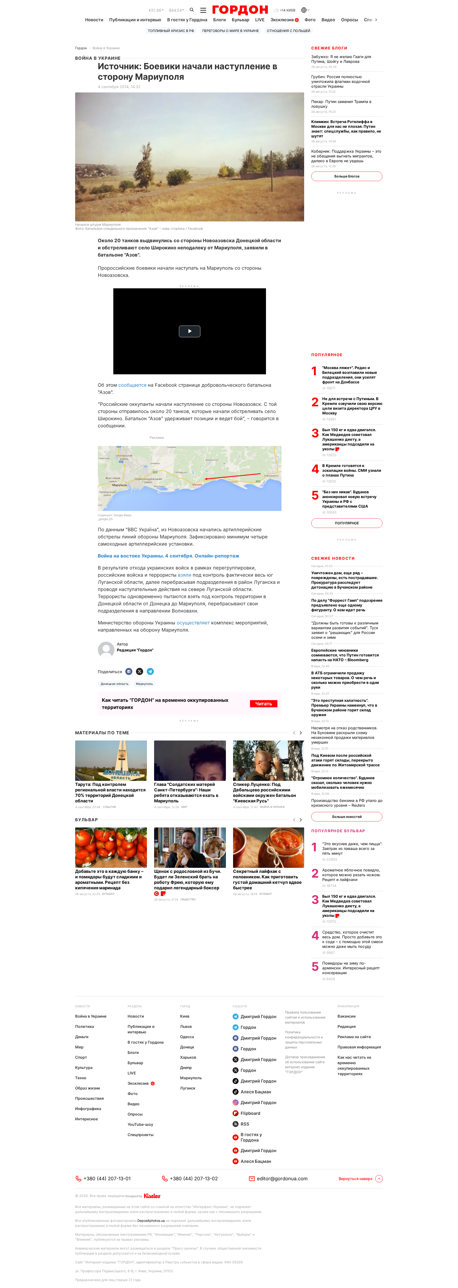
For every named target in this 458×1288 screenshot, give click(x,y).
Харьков (188, 1057)
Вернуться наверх (356, 1178)
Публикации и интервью (135, 19)
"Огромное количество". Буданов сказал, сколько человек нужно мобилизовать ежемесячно (343, 782)
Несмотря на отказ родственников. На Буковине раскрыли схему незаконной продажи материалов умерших (344, 735)
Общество (188, 899)
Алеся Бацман (256, 1091)
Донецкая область (115, 684)
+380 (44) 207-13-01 (106, 1178)
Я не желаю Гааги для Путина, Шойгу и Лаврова (341, 59)
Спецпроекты (141, 1134)
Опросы (349, 19)
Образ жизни (87, 1088)
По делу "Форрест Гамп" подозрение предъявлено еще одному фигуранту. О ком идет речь (347, 605)
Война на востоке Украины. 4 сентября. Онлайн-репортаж (168, 556)
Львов (186, 1026)
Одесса (187, 1036)
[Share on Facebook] (128, 672)
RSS (245, 1124)
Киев (184, 1016)
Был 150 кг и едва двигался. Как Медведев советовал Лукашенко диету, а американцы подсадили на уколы (349, 439)
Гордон (81, 48)
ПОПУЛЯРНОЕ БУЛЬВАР (338, 830)
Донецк (187, 1047)
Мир (184, 807)
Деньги (81, 1036)
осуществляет (193, 623)
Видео (328, 19)
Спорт (81, 1057)
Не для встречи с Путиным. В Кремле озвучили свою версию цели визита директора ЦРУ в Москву (352, 405)
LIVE (260, 19)
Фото (310, 19)
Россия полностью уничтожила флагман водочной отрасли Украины (340, 81)
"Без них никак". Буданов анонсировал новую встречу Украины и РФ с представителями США (349, 499)
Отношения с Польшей (288, 31)
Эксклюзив (283, 19)
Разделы (135, 1006)
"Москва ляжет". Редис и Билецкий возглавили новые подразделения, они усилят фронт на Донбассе (349, 374)
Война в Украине (106, 48)
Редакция (347, 1026)
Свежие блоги (329, 48)
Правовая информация (359, 1047)
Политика (84, 1026)
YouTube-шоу (140, 1124)
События (109, 807)
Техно (80, 1077)
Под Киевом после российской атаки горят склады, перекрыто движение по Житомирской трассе (346, 760)
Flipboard (250, 1113)
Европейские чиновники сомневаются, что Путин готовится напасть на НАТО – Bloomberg (345, 655)
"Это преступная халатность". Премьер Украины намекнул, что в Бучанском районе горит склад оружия (344, 707)
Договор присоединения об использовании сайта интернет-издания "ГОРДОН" (305, 1064)
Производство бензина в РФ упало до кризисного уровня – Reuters (347, 803)
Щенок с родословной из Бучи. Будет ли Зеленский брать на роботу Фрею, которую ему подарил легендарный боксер (187, 879)
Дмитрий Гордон (258, 1016)
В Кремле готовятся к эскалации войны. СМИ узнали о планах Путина (351, 470)
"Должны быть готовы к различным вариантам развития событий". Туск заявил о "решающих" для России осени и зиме (344, 630)
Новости (94, 19)
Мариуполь (144, 684)
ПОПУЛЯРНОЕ (327, 354)
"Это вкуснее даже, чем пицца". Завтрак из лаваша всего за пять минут (352, 848)
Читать (263, 704)
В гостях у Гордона (187, 19)
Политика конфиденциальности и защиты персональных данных (304, 1039)
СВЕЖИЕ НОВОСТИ (333, 558)
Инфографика (88, 1108)
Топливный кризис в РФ (171, 31)
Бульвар (240, 19)
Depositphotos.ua (151, 1220)
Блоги (219, 19)
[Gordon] (240, 10)
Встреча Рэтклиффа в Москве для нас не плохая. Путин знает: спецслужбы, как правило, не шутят (346, 128)
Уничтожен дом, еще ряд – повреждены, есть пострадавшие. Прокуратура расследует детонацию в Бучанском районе (344, 580)
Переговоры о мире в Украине (230, 31)
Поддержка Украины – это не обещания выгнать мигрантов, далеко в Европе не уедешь (346, 156)
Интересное (86, 1118)
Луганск (187, 1088)
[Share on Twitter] (139, 672)
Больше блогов (346, 176)
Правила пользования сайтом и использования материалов (305, 1017)
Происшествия (89, 1098)
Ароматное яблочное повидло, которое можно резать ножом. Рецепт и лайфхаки (351, 875)
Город (185, 1006)
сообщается (132, 385)
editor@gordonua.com (282, 1178)
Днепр (186, 1067)
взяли (184, 575)
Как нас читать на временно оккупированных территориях (354, 1065)
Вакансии (347, 1016)
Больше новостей (347, 817)
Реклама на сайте (354, 1036)
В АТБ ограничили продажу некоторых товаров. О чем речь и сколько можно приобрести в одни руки (345, 680)
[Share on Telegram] (150, 672)
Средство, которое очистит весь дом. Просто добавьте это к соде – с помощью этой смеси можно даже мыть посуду (352, 939)
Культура (84, 1067)
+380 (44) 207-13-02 (194, 1178)
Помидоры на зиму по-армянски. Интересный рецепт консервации (351, 968)
